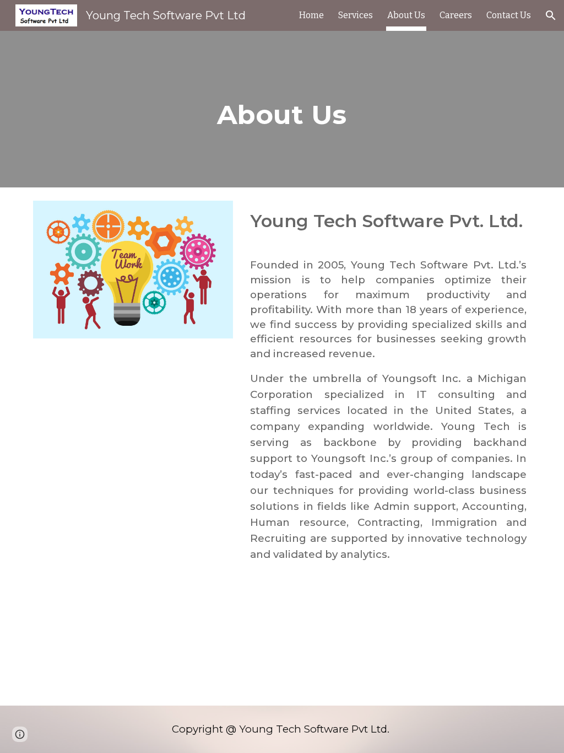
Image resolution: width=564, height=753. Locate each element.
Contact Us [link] (508, 15)
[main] (282, 109)
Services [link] (355, 15)
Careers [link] (456, 15)
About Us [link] (406, 15)
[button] (551, 15)
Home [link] (311, 15)
